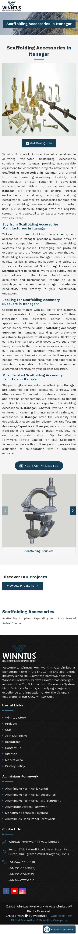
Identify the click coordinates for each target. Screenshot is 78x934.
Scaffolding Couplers (16, 618)
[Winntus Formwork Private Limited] (11, 6)
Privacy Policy (15, 766)
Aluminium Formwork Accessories (30, 794)
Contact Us (13, 748)
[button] (73, 510)
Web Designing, (62, 916)
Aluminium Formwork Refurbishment (33, 800)
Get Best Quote (40, 143)
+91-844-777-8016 (21, 880)
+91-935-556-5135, (21, 874)
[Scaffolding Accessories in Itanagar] (39, 99)
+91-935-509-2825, (21, 868)
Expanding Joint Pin (48, 618)
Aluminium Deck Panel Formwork (30, 819)
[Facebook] (6, 891)
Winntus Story (15, 717)
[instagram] (22, 891)
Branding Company (53, 920)
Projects (11, 723)
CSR (8, 729)
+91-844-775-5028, (22, 862)
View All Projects (20, 585)
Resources (12, 742)
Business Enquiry (61, 929)
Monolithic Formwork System (26, 813)
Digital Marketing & (24, 920)
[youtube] (14, 891)
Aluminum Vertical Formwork (26, 807)
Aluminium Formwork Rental (26, 788)
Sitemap (11, 754)
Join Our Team (16, 735)
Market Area (14, 760)
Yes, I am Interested (41, 465)
